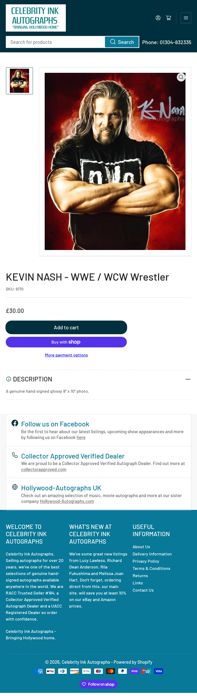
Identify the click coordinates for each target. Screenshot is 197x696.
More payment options (66, 355)
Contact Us (143, 590)
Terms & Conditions (151, 568)
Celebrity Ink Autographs (86, 662)
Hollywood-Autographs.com (67, 501)
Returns (140, 575)
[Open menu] (186, 18)
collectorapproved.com (43, 469)
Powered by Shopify (133, 662)
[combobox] (72, 42)
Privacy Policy (146, 561)
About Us (141, 546)
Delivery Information (152, 553)
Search (126, 42)
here (81, 437)
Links (138, 582)
